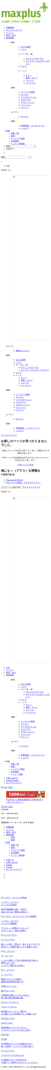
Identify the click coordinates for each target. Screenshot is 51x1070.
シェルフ (25, 128)
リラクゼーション (29, 97)
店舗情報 (10, 28)
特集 (8, 131)
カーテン (25, 117)
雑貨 (13, 840)
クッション (26, 105)
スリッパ (25, 107)
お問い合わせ (12, 778)
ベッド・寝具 (17, 774)
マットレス (31, 83)
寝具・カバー (32, 78)
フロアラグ (26, 100)
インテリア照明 (28, 92)
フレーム (30, 80)
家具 (13, 136)
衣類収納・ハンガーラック (33, 126)
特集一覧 (15, 133)
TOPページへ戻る (25, 465)
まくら (29, 75)
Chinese (15, 781)
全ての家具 (26, 47)
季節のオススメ (23, 351)
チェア (24, 66)
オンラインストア (14, 30)
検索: (8, 146)
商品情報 (10, 38)
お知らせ (10, 860)
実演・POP (11, 35)
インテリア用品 (18, 138)
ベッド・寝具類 (18, 144)
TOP (8, 166)
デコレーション (28, 102)
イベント (10, 33)
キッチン (25, 95)
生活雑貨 (15, 141)
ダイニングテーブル (35, 59)
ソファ (24, 49)
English (9, 781)
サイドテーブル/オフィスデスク (35, 370)
